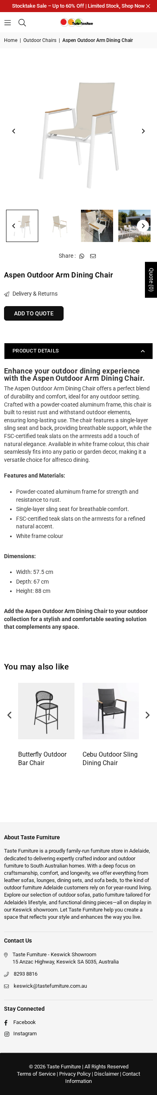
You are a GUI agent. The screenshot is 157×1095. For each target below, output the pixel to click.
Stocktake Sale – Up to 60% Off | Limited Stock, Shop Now (78, 6)
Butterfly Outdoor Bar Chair (42, 759)
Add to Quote (34, 313)
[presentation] (9, 715)
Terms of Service (36, 1074)
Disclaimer (106, 1074)
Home (10, 40)
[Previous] (14, 131)
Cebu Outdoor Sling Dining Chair (110, 759)
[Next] (143, 131)
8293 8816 (25, 974)
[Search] (22, 22)
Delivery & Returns (34, 293)
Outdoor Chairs (39, 40)
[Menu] (7, 22)
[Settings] (145, 22)
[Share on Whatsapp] (82, 256)
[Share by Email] (93, 256)
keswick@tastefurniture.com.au (50, 986)
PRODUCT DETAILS (35, 351)
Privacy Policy (75, 1074)
